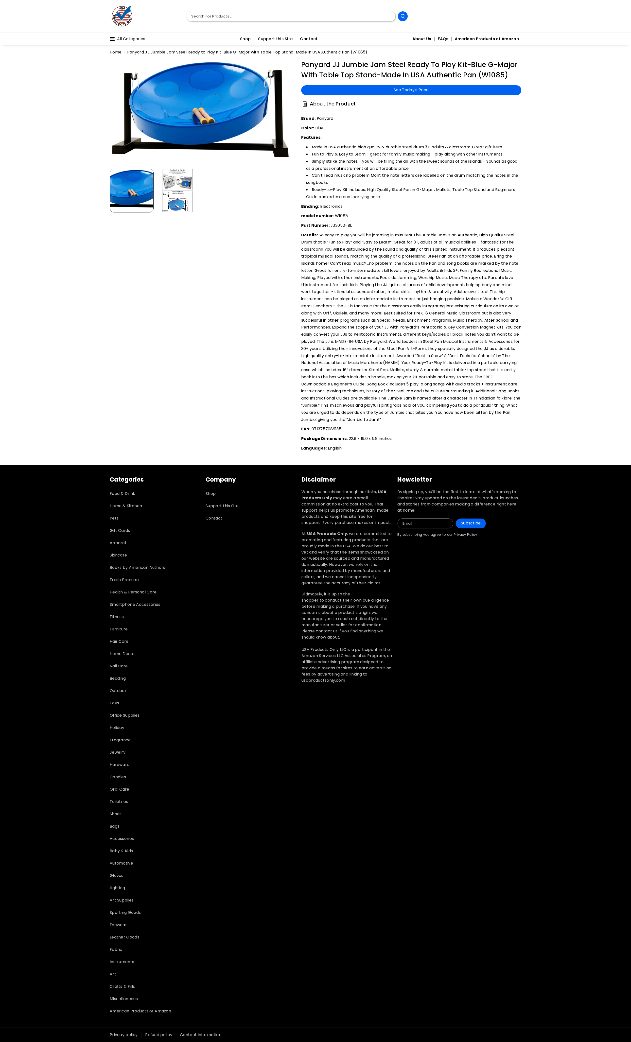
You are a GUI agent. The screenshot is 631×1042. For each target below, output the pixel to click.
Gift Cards (120, 530)
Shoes (116, 814)
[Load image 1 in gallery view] (132, 190)
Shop (211, 493)
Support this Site (222, 506)
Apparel (118, 543)
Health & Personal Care (133, 592)
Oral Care (119, 789)
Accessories (122, 838)
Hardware (119, 764)
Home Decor (122, 654)
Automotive (121, 863)
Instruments (122, 962)
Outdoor (118, 691)
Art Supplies (122, 900)
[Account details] (515, 16)
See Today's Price (411, 90)
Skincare (118, 555)
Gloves (116, 875)
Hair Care (119, 641)
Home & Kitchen (126, 506)
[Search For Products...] (403, 16)
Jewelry (117, 752)
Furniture (119, 629)
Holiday (117, 727)
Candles (118, 777)
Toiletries (119, 801)
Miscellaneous (124, 999)
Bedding (118, 678)
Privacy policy (124, 1035)
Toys (114, 703)
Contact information (200, 1035)
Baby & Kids (121, 851)
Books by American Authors (137, 567)
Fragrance (120, 740)
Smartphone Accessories (135, 604)
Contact (214, 518)
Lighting (117, 888)
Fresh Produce (124, 580)
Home (116, 52)
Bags (114, 826)
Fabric (116, 949)
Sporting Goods (125, 912)
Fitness (117, 617)
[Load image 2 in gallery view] (178, 190)
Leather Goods (124, 937)
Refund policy (158, 1035)
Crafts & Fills (122, 986)
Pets (114, 518)
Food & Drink (122, 493)
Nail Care (119, 666)
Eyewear (118, 925)
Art (113, 974)
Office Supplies (125, 715)
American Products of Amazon (140, 1011)
